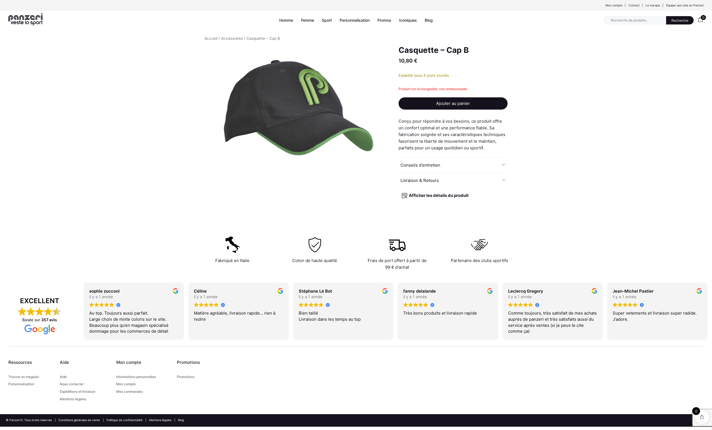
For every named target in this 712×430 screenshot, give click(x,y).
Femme (307, 20)
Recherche (679, 20)
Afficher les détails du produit (439, 195)
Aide (63, 377)
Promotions (185, 377)
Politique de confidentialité (124, 420)
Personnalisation (355, 20)
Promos (384, 20)
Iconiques (408, 20)
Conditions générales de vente (79, 420)
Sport (327, 20)
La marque (653, 5)
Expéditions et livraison (77, 391)
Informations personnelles (136, 377)
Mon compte (613, 5)
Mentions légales (73, 399)
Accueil (210, 38)
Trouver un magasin (23, 377)
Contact (634, 5)
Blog (429, 20)
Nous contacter (72, 384)
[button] (452, 165)
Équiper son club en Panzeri (685, 5)
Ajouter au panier (453, 103)
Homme (286, 20)
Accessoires (232, 38)
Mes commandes (129, 391)
